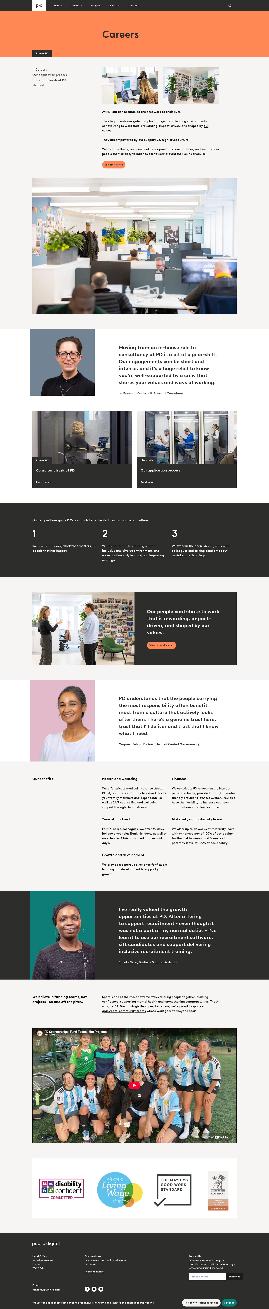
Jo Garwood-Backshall (135, 393)
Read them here (94, 1271)
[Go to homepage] (39, 5)
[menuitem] (64, 69)
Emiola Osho (128, 962)
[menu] (64, 72)
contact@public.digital (46, 1289)
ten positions (48, 520)
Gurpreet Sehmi (130, 744)
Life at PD (42, 53)
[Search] (230, 5)
